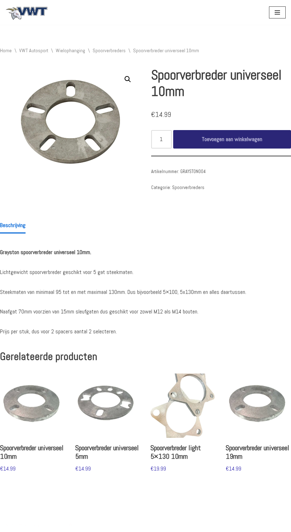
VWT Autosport (33, 50)
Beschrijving (13, 225)
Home (6, 50)
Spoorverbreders (109, 50)
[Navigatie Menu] (277, 12)
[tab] (13, 226)
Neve (10, 524)
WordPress (80, 524)
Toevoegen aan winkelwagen (232, 139)
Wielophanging (70, 50)
